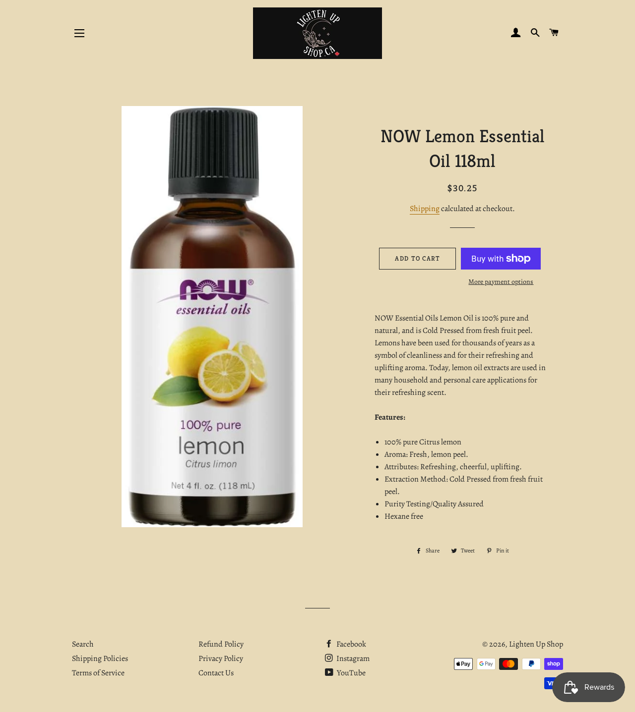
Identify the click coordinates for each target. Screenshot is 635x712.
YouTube (350, 672)
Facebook (350, 644)
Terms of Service (98, 672)
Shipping (425, 208)
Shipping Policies (100, 658)
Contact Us (216, 672)
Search (83, 644)
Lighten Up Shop (536, 644)
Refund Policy (221, 644)
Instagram (352, 658)
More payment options (500, 281)
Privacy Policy (220, 658)
